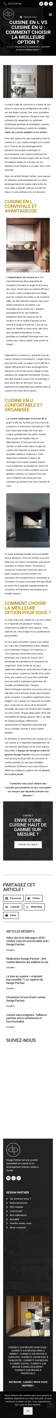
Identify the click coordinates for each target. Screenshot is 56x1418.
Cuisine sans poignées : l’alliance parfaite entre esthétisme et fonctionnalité (26, 1018)
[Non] (50, 1405)
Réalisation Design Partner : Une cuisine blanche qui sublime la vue (27, 960)
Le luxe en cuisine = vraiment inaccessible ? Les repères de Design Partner (24, 980)
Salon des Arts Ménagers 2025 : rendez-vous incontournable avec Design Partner (27, 941)
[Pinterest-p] (51, 4)
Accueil (10, 47)
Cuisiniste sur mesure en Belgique (27, 1347)
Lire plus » (10, 950)
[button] (50, 14)
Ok (28, 1411)
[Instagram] (46, 4)
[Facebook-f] (41, 4)
